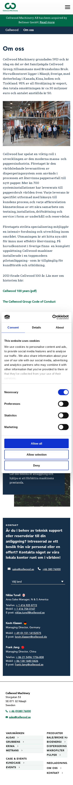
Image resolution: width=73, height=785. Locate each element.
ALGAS (10, 737)
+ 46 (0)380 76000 (20, 711)
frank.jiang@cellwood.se (29, 664)
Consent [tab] (13, 327)
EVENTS (11, 767)
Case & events (16, 758)
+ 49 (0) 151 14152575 (27, 633)
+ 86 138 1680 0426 (26, 661)
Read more (47, 22)
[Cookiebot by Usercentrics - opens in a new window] (52, 317)
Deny (36, 465)
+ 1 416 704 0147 (24, 608)
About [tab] (60, 327)
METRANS (12, 750)
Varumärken (15, 733)
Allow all (36, 443)
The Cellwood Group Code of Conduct (29, 302)
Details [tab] (36, 327)
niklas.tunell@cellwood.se (30, 612)
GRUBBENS (13, 741)
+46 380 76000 (51, 569)
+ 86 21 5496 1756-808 (30, 657)
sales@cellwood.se (23, 569)
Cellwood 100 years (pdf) (19, 291)
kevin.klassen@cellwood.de (31, 636)
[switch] (63, 404)
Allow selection (37, 454)
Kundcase (13, 762)
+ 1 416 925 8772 (26, 605)
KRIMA (10, 746)
